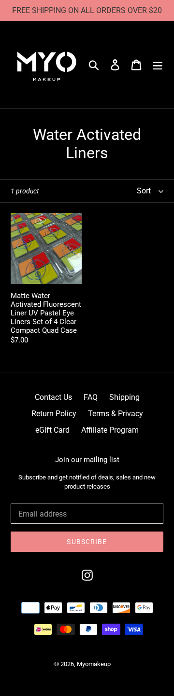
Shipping (124, 397)
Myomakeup (94, 664)
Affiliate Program (110, 430)
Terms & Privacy (115, 413)
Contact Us (53, 397)
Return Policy (53, 413)
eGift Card (52, 430)
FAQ (91, 397)
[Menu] (157, 64)
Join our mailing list (87, 459)
